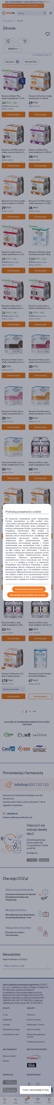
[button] (49, 1087)
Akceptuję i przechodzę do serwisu (28, 594)
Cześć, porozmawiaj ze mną (35, 1090)
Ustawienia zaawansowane (29, 589)
